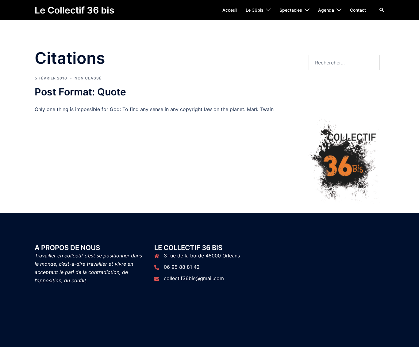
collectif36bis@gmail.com (194, 278)
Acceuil (229, 10)
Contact (358, 10)
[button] (381, 10)
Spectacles (290, 10)
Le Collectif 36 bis (74, 10)
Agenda (326, 10)
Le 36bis (254, 10)
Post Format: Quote (80, 92)
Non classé (88, 78)
